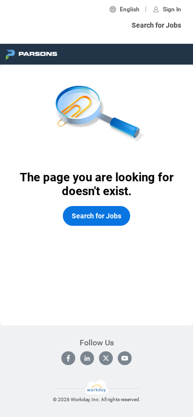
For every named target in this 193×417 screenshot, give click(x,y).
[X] (106, 358)
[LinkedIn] (87, 358)
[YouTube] (125, 358)
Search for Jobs (156, 25)
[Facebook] (68, 358)
